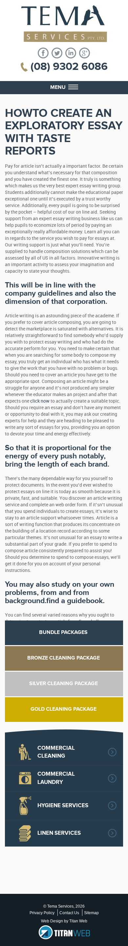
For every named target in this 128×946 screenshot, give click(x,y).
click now (40, 401)
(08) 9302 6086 (69, 66)
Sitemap (91, 913)
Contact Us (69, 913)
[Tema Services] (64, 24)
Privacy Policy (42, 913)
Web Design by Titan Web (64, 921)
